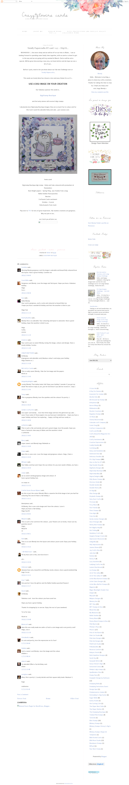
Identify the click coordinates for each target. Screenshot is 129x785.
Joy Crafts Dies (95, 550)
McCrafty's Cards (27, 368)
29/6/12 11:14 (26, 313)
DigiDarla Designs (96, 468)
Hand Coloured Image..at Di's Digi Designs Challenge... (103, 319)
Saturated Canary (95, 666)
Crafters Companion (96, 428)
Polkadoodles (94, 647)
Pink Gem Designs (96, 638)
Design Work (55, 31)
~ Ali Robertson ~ (27, 552)
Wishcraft (25, 624)
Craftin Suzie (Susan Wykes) (31, 490)
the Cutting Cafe (95, 703)
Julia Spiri (93, 553)
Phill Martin (93, 624)
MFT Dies (93, 604)
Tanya (23, 394)
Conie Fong (93, 425)
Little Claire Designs (96, 581)
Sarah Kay (93, 658)
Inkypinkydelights (28, 381)
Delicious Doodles (96, 456)
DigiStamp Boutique (48, 95)
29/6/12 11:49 (26, 348)
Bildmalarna (93, 408)
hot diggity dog (95, 527)
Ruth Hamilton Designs (97, 655)
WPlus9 (92, 746)
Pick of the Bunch (96, 632)
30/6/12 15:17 (26, 586)
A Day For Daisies (95, 391)
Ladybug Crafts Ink (96, 564)
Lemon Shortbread (96, 567)
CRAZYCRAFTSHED (28, 353)
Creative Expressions (97, 442)
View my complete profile (100, 92)
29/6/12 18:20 (26, 405)
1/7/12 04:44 (26, 643)
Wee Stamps (94, 720)
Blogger (104, 756)
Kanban (92, 556)
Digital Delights (95, 476)
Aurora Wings (94, 405)
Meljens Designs (95, 598)
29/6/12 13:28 (26, 363)
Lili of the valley (95, 573)
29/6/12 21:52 (26, 485)
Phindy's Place (94, 627)
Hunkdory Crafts (95, 533)
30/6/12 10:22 (26, 547)
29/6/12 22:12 (26, 498)
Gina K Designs (95, 522)
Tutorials (93, 718)
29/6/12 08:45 (26, 275)
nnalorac (24, 340)
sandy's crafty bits (28, 410)
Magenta (92, 587)
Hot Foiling (93, 530)
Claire (23, 451)
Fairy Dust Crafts (95, 499)
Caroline (24, 267)
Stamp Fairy (93, 675)
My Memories (94, 613)
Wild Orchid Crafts (96, 737)
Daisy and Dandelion (96, 451)
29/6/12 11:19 (26, 335)
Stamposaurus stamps (97, 692)
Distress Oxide (95, 482)
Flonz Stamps (94, 510)
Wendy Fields (91, 239)
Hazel (23, 591)
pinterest (61, 249)
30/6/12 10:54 (26, 562)
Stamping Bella (95, 684)
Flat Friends (94, 508)
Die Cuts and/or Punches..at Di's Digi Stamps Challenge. (103, 274)
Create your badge (93, 244)
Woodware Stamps (96, 743)
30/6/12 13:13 (26, 575)
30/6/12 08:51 (26, 534)
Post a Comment (22, 694)
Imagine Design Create (97, 536)
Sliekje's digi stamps (96, 669)
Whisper (24, 462)
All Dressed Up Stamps (97, 400)
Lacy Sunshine (94, 561)
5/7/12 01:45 (26, 689)
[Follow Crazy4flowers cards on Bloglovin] (96, 765)
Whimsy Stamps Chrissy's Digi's (100, 726)
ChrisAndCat (26, 637)
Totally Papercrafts (47, 72)
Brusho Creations (95, 411)
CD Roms (93, 417)
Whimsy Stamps (95, 723)
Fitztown (93, 502)
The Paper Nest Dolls (97, 706)
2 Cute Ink (93, 388)
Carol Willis (25, 280)
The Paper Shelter (96, 709)
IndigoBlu (93, 542)
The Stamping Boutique (98, 712)
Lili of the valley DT (96, 576)
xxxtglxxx (25, 674)
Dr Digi (92, 490)
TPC (29, 211)
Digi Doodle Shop (95, 465)
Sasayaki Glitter (95, 661)
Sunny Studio (94, 701)
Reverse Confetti (95, 649)
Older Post (74, 698)
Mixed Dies (93, 610)
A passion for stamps (97, 394)
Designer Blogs (68, 783)
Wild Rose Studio (95, 740)
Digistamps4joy (95, 473)
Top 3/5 (53, 33)
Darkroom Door (95, 454)
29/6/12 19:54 (26, 468)
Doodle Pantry (94, 488)
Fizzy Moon (93, 505)
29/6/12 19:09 (26, 446)
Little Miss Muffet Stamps (98, 584)
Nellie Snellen (94, 615)
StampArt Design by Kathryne (100, 678)
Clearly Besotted (95, 420)
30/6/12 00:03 (26, 514)
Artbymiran (93, 402)
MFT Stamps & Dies (96, 607)
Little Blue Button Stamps (98, 578)
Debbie (24, 648)
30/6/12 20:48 (26, 619)
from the (92, 516)
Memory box (94, 601)
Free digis (93, 513)
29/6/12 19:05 (26, 435)
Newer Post (21, 698)
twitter (51, 249)
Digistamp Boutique (50, 255)
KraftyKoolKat (26, 318)
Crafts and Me (94, 431)
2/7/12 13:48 (26, 669)
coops (24, 473)
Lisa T (24, 580)
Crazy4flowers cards (45, 15)
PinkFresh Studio (95, 644)
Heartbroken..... (94, 306)
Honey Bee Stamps (96, 525)
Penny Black (94, 618)
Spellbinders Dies (95, 672)
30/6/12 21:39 (26, 632)
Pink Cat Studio (95, 635)
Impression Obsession (97, 539)
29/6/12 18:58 (26, 420)
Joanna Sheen (94, 547)
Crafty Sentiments (96, 439)
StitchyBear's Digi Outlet (98, 695)
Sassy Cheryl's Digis (96, 664)
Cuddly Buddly (94, 445)
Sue (23, 298)
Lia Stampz (93, 570)
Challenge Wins (70, 33)
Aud (23, 539)
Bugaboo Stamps (95, 414)
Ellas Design (94, 493)
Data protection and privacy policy (86, 31)
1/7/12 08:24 (26, 656)
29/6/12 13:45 (26, 389)
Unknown (25, 567)
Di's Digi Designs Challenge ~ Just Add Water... (103, 291)
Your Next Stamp (95, 749)
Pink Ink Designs (95, 641)
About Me (38, 31)
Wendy (100, 73)
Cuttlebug (93, 448)
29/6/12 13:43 (26, 376)
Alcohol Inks (94, 397)
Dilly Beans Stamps (96, 479)
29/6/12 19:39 (26, 457)
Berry (24, 440)
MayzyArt (93, 596)
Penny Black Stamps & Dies (99, 621)
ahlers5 (24, 661)
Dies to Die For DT (96, 462)
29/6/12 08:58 (26, 293)
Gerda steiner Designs (97, 519)
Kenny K (92, 559)
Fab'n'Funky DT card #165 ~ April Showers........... (103, 335)
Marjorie (24, 519)
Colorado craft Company (98, 422)
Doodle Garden (95, 485)
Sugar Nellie (94, 698)
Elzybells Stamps (95, 496)
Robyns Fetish (94, 652)
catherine (25, 425)
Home (24, 31)
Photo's (92, 630)
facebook (42, 249)
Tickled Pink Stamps (96, 715)
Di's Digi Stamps (95, 459)
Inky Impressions (95, 544)
